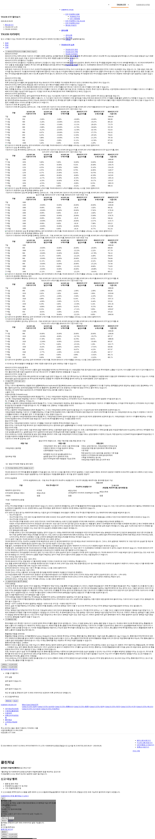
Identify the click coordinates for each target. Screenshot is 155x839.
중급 (6, 45)
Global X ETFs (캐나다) (144, 707)
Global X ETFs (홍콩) (81, 707)
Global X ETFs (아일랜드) (50, 709)
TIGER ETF (121, 4)
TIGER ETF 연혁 (71, 52)
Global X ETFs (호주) (29, 707)
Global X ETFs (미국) (128, 707)
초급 (6, 43)
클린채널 (8, 720)
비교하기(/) (13, 664)
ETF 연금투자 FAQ (72, 23)
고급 (6, 47)
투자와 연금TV (71, 25)
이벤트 (68, 40)
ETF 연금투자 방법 (72, 14)
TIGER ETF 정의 (71, 49)
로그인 (15, 701)
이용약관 (8, 713)
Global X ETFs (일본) (97, 707)
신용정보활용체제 (12, 711)
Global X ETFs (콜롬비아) (64, 707)
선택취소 (4, 664)
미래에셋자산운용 (143, 5)
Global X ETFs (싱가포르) (31, 709)
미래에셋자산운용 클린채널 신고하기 (15, 796)
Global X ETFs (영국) (112, 707)
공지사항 (68, 35)
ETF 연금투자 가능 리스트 (75, 21)
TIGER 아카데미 (71, 54)
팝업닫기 (4, 820)
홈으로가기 (9, 25)
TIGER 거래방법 (71, 65)
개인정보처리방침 (12, 709)
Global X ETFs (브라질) (46, 707)
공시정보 (68, 37)
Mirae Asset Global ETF (30, 705)
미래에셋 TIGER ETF (9, 705)
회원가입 (8, 701)
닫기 (3, 798)
